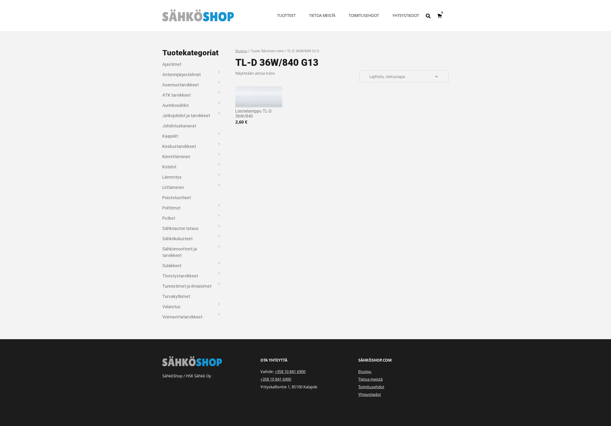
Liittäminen (173, 187)
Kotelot (169, 166)
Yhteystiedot (405, 15)
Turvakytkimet (176, 296)
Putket (168, 218)
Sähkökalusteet (177, 238)
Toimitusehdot (364, 15)
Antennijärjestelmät (181, 74)
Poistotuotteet (176, 197)
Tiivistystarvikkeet (180, 275)
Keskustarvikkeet (179, 146)
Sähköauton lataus (180, 228)
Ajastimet (171, 64)
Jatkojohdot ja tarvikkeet (186, 115)
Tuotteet (286, 15)
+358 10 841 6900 (290, 371)
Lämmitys (172, 177)
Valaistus (171, 306)
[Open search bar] (428, 15)
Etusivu (241, 50)
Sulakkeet (171, 265)
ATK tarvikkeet (176, 95)
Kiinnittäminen (176, 156)
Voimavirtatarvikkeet (182, 316)
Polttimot (171, 207)
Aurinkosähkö (175, 105)
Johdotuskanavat (179, 125)
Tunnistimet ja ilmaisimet (186, 286)
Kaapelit (170, 136)
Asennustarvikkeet (180, 84)
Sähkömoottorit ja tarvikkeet (179, 252)
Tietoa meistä (322, 15)
